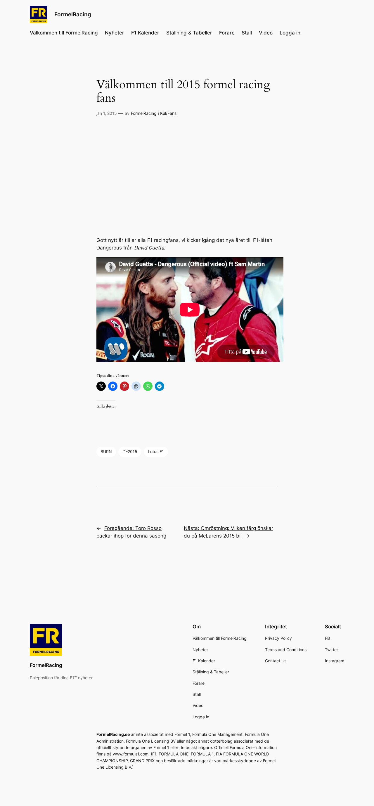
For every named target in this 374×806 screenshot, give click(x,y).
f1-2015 (129, 451)
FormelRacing (72, 14)
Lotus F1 (156, 451)
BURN (106, 451)
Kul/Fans (168, 113)
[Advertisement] (187, 177)
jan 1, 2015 (106, 113)
